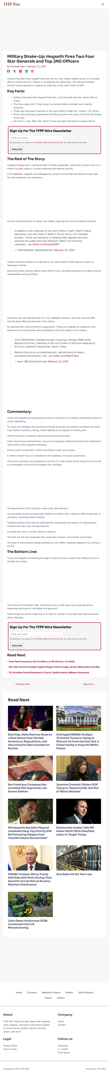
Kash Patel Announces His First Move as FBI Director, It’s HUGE (42, 661)
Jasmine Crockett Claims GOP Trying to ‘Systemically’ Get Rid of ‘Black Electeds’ (77, 788)
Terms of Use (57, 142)
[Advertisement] (54, 31)
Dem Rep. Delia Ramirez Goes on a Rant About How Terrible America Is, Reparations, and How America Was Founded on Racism (30, 741)
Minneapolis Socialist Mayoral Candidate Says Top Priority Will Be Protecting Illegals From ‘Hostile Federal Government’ (30, 833)
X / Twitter (63, 1049)
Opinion (61, 997)
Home (19, 992)
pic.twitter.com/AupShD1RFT (43, 244)
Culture (48, 997)
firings (21, 165)
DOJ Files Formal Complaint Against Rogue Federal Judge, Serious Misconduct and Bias (54, 667)
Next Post (89, 684)
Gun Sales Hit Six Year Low (74, 874)
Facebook (63, 1045)
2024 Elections (85, 992)
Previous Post (21, 684)
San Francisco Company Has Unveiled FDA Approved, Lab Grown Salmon (27, 788)
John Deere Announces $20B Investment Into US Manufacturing (27, 924)
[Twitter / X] (14, 71)
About (61, 1021)
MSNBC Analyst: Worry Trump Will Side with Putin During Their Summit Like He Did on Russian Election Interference (30, 879)
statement (18, 174)
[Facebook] (8, 71)
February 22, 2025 (64, 250)
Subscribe (17, 149)
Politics (69, 992)
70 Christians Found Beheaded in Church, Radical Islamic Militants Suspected (49, 672)
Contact (62, 1024)
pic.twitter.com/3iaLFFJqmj (63, 355)
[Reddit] (32, 71)
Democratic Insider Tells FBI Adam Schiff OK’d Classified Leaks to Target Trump (75, 831)
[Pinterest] (20, 71)
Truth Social (64, 1052)
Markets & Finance (51, 992)
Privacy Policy (42, 142)
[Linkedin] (26, 71)
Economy (32, 992)
